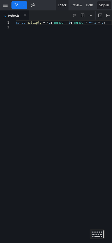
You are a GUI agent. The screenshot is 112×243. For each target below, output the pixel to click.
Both (89, 5)
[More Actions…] (90, 15)
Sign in (104, 5)
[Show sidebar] (5, 5)
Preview (76, 5)
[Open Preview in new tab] (100, 15)
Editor (62, 5)
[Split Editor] (82, 15)
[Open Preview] (108, 15)
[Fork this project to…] (23, 5)
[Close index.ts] (25, 15)
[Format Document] (75, 15)
